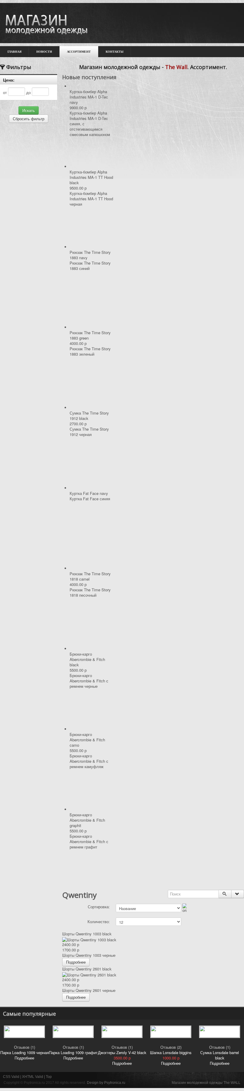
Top (49, 1077)
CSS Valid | (12, 1077)
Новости (44, 51)
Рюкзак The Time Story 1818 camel (90, 576)
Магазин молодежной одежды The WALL (206, 1083)
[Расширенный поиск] (237, 894)
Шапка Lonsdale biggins (171, 1052)
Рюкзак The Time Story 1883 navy (90, 254)
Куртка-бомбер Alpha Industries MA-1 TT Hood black (91, 177)
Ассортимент (79, 51)
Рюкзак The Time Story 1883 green (90, 335)
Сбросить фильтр (28, 118)
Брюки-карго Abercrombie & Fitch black (87, 659)
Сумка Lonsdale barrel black (219, 1055)
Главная (14, 51)
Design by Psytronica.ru (106, 1083)
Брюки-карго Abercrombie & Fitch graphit (87, 820)
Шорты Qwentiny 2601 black (87, 969)
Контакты (114, 51)
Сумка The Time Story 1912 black (89, 415)
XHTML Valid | (34, 1077)
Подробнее (76, 962)
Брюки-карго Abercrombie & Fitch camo (87, 739)
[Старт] (224, 894)
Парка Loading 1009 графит (73, 1052)
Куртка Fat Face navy (89, 493)
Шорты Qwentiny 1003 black (87, 934)
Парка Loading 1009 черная (24, 1052)
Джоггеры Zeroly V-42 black (122, 1052)
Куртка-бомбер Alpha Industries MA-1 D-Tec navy (89, 97)
